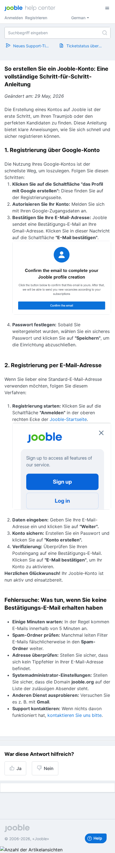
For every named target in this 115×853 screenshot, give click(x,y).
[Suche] (104, 32)
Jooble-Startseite (68, 419)
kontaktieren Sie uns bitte (74, 715)
